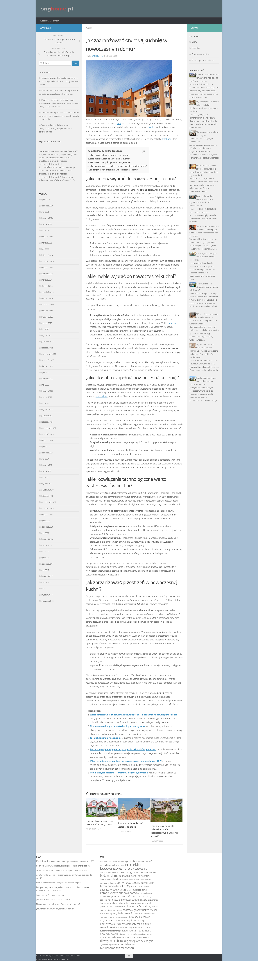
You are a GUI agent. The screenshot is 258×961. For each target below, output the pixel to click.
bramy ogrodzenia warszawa (138, 872)
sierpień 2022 (47, 366)
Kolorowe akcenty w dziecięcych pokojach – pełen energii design (63, 866)
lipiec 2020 (45, 520)
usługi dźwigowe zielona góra (137, 940)
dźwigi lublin (147, 882)
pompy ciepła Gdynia (145, 914)
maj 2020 (45, 533)
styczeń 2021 (47, 483)
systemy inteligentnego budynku (115, 930)
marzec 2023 (46, 323)
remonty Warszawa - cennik (137, 927)
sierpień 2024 (47, 267)
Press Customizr (67, 959)
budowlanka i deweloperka (112, 879)
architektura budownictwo (111, 865)
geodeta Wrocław (109, 889)
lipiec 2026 (45, 199)
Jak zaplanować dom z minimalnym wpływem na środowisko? (62, 870)
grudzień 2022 (47, 341)
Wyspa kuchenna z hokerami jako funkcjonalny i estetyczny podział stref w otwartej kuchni (55, 128)
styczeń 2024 (47, 286)
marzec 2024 (46, 280)
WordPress (48, 959)
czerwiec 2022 (47, 378)
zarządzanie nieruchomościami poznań (117, 946)
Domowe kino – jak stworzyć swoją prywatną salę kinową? (203, 287)
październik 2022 (48, 354)
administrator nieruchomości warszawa (112, 861)
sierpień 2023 (47, 311)
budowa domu (109, 876)
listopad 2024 (47, 255)
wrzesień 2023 (47, 304)
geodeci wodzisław (139, 886)
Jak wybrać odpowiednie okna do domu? (53, 899)
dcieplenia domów (108, 883)
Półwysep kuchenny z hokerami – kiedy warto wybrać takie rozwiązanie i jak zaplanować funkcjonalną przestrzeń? (59, 103)
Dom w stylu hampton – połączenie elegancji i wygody (58, 883)
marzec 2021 (46, 471)
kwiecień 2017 (47, 576)
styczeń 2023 (47, 335)
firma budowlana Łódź (114, 886)
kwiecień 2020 (47, 539)
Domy (89, 28)
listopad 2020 (47, 496)
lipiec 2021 (45, 446)
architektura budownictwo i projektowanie (124, 866)
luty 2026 (45, 230)
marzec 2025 (46, 243)
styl (119, 123)
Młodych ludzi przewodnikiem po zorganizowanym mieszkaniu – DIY (125, 761)
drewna (173, 323)
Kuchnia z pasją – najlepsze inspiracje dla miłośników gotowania (123, 749)
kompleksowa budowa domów (119, 893)
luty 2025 (45, 249)
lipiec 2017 (45, 558)
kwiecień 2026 (47, 218)
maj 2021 (45, 459)
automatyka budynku (109, 872)
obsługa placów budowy (138, 906)
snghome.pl (97, 56)
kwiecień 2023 (47, 317)
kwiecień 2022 (47, 391)
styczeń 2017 (47, 595)
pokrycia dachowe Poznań (125, 913)
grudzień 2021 (47, 416)
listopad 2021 (47, 422)
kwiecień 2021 (47, 465)
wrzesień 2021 (47, 434)
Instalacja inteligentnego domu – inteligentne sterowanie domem (202, 381)
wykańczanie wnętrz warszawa (109, 945)
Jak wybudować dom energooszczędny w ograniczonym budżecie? (201, 199)
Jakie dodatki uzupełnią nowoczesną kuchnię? (110, 162)
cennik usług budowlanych (132, 879)
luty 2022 (45, 403)
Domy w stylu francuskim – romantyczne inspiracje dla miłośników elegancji (204, 77)
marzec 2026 (46, 224)
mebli (150, 127)
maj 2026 (45, 212)
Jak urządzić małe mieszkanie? (105, 737)
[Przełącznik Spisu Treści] (143, 151)
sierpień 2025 (47, 236)
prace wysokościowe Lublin (120, 917)
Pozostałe (196, 48)
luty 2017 (45, 588)
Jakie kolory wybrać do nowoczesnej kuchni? (109, 155)
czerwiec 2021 (47, 453)
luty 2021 (45, 477)
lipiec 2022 (45, 372)
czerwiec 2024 (47, 274)
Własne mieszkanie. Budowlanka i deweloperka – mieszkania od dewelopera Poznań (134, 714)
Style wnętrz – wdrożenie (203, 60)
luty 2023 (45, 329)
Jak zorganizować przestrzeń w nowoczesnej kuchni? (113, 169)
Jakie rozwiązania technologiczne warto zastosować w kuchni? (118, 166)
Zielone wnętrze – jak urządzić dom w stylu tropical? (58, 904)
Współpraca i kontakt (49, 20)
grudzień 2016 (47, 601)
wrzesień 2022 (47, 360)
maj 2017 (45, 570)
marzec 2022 (46, 397)
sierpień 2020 (47, 514)
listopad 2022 (47, 348)
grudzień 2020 (47, 490)
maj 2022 (45, 385)
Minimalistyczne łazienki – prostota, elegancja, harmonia (119, 772)
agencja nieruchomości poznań (138, 861)
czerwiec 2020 (47, 527)
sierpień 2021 (47, 440)
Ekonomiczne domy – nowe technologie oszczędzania (118, 726)
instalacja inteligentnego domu (133, 890)
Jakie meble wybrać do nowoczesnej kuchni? (109, 158)
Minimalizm (101, 396)
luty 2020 (45, 551)
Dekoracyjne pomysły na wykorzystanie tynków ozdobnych (202, 256)
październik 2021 (48, 428)
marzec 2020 (46, 545)
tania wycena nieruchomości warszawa (134, 934)
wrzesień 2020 (47, 508)
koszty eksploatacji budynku (126, 899)
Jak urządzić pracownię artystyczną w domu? (55, 909)
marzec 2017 (46, 582)
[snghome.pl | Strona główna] (57, 8)
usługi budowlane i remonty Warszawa (120, 937)
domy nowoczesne (129, 882)
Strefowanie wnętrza (200, 54)
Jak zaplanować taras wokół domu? (50, 895)
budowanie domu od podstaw (134, 875)
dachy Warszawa (146, 879)
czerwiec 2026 (47, 206)
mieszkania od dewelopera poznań (123, 903)
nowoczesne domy (119, 907)
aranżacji (166, 138)
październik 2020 (48, 502)
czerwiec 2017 (47, 564)
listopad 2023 (47, 298)
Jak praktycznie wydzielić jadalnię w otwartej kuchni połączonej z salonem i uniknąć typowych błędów (59, 81)
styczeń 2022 (47, 409)
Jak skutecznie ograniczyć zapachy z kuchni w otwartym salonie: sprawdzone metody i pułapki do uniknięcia (59, 115)
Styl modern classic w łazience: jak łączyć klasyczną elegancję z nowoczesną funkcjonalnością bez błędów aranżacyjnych (203, 351)
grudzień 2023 (47, 292)
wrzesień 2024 (47, 261)
